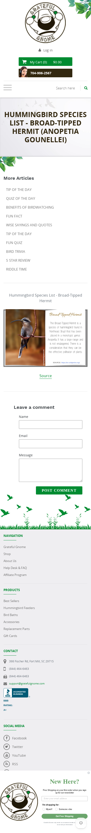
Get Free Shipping (65, 816)
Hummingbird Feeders (19, 608)
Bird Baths (11, 615)
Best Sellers (11, 601)
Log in (48, 50)
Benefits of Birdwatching (30, 207)
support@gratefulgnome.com (27, 683)
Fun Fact (14, 216)
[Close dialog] (88, 773)
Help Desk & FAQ (15, 568)
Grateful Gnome (15, 547)
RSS (15, 764)
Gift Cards (10, 636)
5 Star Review (18, 260)
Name (23, 416)
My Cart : (45, 62)
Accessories (11, 622)
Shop (7, 554)
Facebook (19, 738)
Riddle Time (16, 269)
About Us (10, 561)
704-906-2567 (40, 73)
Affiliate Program (15, 575)
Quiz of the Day (20, 198)
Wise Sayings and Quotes (29, 225)
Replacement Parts (17, 629)
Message (26, 455)
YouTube (19, 755)
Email (23, 435)
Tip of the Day (19, 189)
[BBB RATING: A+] (17, 690)
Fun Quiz (14, 242)
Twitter (17, 747)
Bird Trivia (15, 251)
